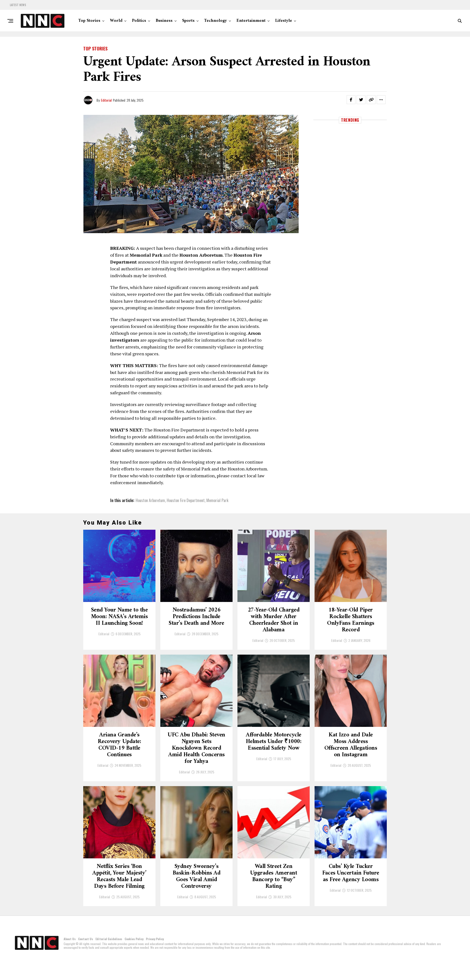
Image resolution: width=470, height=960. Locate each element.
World (116, 20)
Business (164, 20)
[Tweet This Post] (361, 99)
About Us (70, 939)
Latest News (18, 5)
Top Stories (89, 20)
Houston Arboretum (150, 500)
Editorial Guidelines (108, 939)
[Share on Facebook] (351, 99)
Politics (139, 20)
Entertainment (251, 20)
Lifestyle (283, 20)
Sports (188, 20)
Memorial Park (217, 500)
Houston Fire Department (186, 500)
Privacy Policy (155, 939)
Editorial (106, 100)
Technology (215, 20)
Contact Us (85, 939)
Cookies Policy (134, 939)
